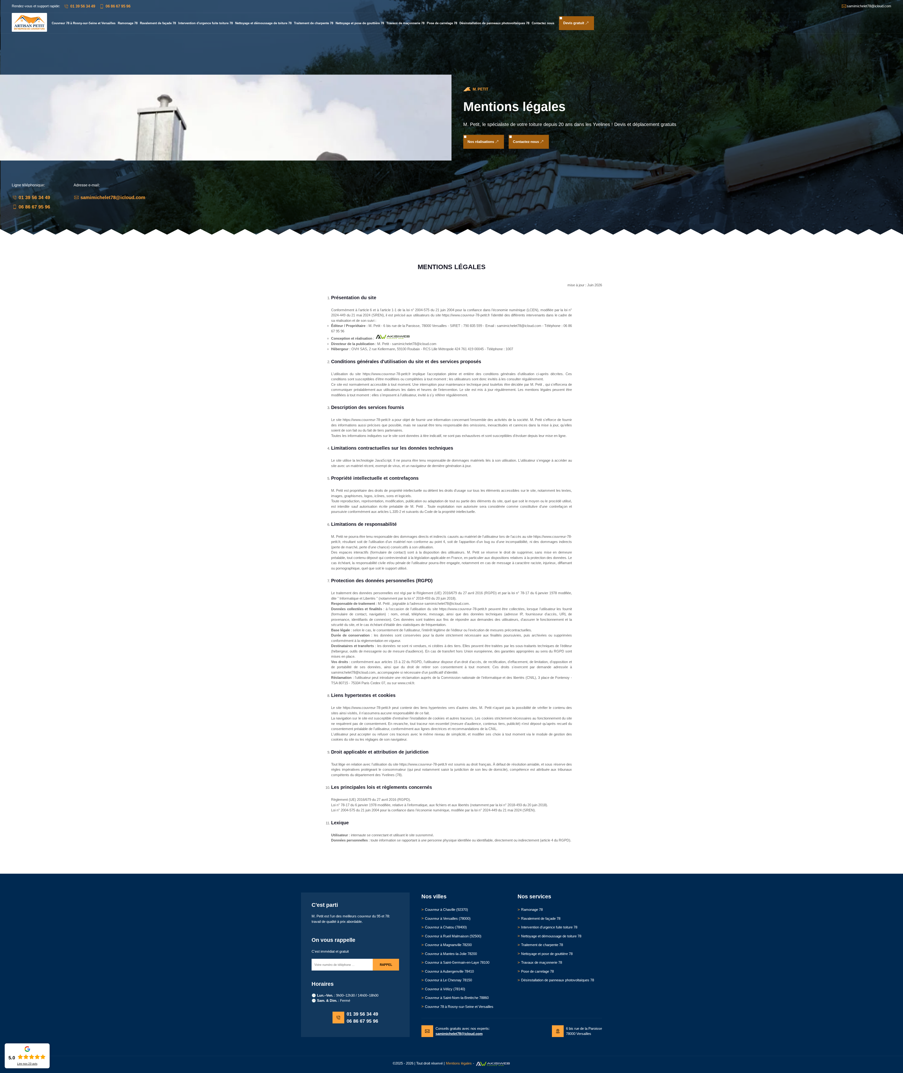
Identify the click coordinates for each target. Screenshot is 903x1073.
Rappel (386, 965)
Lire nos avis (27, 1063)
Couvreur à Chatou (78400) (446, 927)
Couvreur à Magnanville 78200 (448, 945)
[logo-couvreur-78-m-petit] (29, 30)
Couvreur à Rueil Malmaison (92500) (453, 936)
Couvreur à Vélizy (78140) (445, 989)
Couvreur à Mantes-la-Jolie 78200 (451, 954)
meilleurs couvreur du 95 (361, 916)
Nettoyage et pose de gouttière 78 (360, 23)
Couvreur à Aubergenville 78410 (449, 971)
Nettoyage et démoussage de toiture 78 (263, 23)
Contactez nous (543, 23)
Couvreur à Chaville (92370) (446, 910)
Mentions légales (459, 1063)
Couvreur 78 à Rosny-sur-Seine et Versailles (83, 23)
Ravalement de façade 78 (158, 23)
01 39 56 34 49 (82, 6)
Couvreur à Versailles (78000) (448, 918)
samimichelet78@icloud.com (112, 197)
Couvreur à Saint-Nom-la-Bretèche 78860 (457, 998)
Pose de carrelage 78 (442, 23)
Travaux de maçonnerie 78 (405, 23)
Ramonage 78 (128, 23)
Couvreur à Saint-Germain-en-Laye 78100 (457, 962)
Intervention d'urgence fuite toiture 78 (205, 23)
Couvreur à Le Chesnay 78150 (448, 980)
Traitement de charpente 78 (313, 23)
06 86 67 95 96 (118, 6)
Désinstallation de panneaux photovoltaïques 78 (494, 23)
